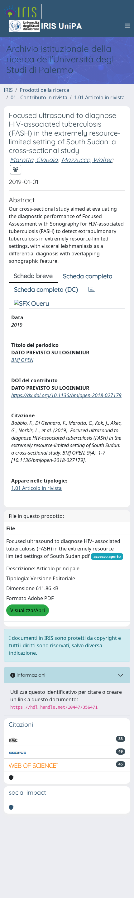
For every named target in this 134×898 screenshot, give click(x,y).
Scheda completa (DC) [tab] (46, 289)
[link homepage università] (46, 26)
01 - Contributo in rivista (39, 97)
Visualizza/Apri (27, 610)
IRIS (8, 90)
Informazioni (30, 675)
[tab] (91, 289)
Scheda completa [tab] (87, 276)
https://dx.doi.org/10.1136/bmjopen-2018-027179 (66, 395)
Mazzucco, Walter (86, 160)
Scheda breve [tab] (33, 276)
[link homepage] (23, 11)
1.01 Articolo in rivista (99, 97)
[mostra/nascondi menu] (127, 26)
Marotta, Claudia (34, 160)
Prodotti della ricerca (44, 90)
